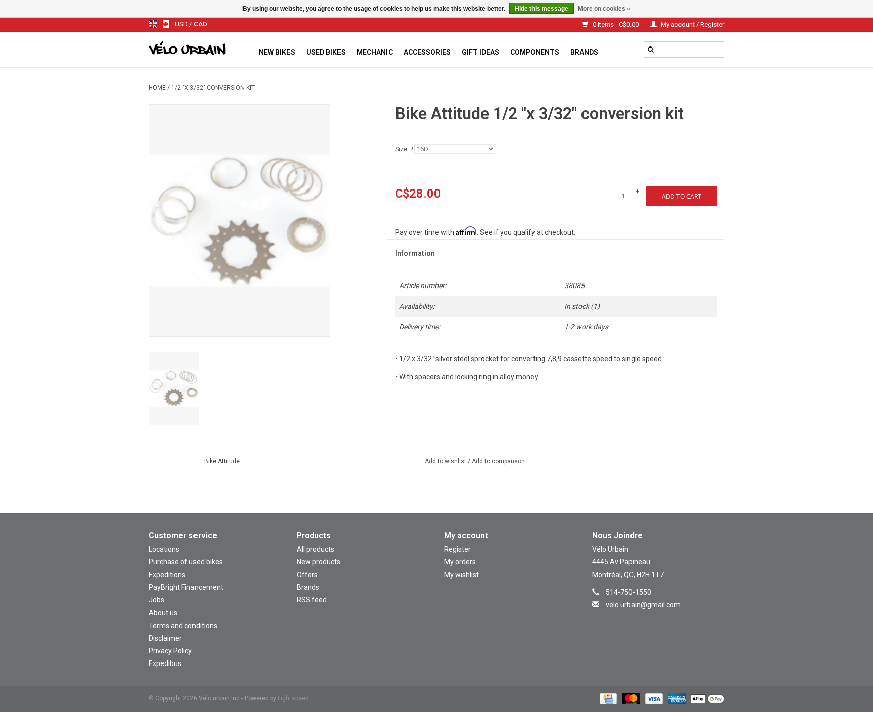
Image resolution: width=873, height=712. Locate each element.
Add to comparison (498, 461)
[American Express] (675, 698)
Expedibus (165, 663)
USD (182, 24)
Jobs (156, 600)
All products (315, 549)
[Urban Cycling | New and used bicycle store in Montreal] (201, 49)
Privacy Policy (170, 651)
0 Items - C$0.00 (615, 24)
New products (319, 562)
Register (457, 549)
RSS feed (312, 600)
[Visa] (653, 698)
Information (415, 253)
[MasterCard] (629, 698)
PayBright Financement (186, 587)
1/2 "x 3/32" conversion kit (213, 87)
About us (163, 613)
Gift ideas (480, 52)
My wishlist (461, 575)
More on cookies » (604, 8)
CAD (200, 24)
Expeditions (167, 575)
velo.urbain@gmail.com (643, 605)
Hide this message (541, 8)
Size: (404, 149)
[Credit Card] (607, 698)
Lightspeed (293, 698)
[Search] (651, 49)
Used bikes (326, 52)
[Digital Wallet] (705, 698)
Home (157, 87)
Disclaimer (165, 638)
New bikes (277, 52)
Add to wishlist (446, 461)
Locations (164, 549)
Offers (307, 575)
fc (166, 24)
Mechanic (375, 52)
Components (534, 52)
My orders (460, 562)
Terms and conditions (183, 626)
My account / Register (691, 24)
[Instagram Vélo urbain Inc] (649, 620)
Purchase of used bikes (186, 562)
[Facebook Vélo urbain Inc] (667, 620)
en (153, 24)
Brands (584, 52)
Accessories (427, 52)
